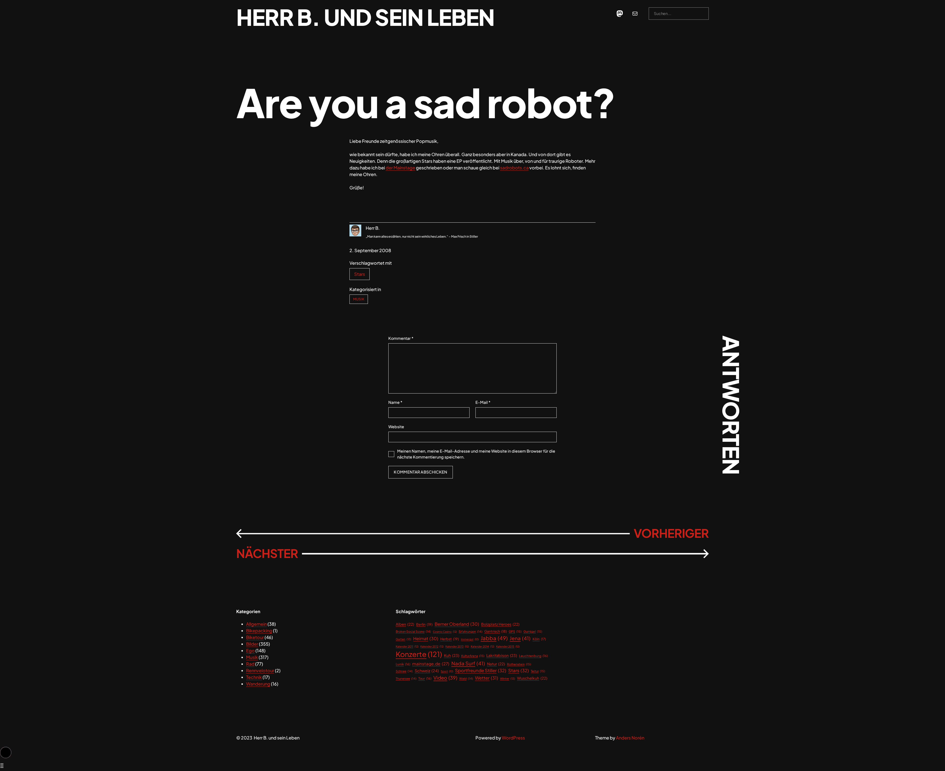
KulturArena (472, 656)
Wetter (486, 678)
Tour (424, 678)
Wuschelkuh (532, 678)
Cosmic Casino (445, 631)
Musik (358, 299)
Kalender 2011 (407, 646)
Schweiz (427, 670)
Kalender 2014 (482, 646)
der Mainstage (400, 167)
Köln (539, 639)
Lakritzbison (501, 655)
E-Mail (482, 402)
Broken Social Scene (413, 631)
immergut (470, 639)
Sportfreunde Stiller (480, 670)
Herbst (449, 639)
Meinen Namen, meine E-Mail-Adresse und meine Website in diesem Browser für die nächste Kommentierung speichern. (476, 453)
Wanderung (258, 684)
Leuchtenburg (533, 656)
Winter (507, 678)
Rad (250, 664)
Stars (359, 274)
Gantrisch (495, 631)
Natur (496, 663)
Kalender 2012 (431, 646)
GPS (515, 631)
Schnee (404, 671)
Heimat (425, 638)
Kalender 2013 (457, 646)
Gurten (403, 639)
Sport (447, 671)
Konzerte (419, 654)
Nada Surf (468, 663)
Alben (405, 624)
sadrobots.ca (514, 167)
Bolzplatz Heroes (500, 624)
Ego (250, 650)
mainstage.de (430, 663)
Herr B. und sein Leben (365, 17)
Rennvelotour (260, 670)
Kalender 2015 (508, 646)
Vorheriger (671, 533)
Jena (520, 638)
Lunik (403, 664)
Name (395, 402)
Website (396, 426)
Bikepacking (259, 630)
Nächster (267, 553)
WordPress (513, 737)
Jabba (494, 638)
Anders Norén (630, 737)
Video (445, 677)
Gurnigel (532, 631)
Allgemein (256, 624)
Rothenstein (519, 664)
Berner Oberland (457, 624)
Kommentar (400, 338)
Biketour (255, 637)
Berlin (424, 624)
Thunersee (406, 678)
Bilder (252, 644)
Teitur (538, 671)
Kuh (451, 655)
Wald (466, 678)
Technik (254, 677)
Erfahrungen (470, 631)
